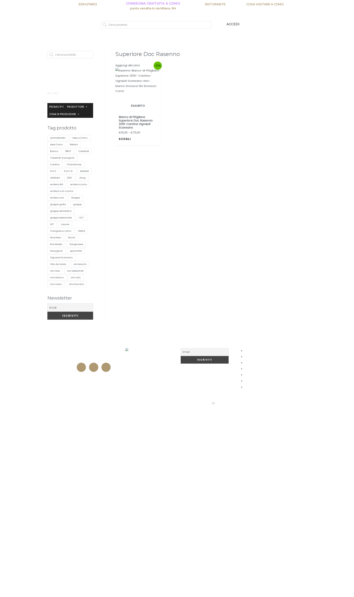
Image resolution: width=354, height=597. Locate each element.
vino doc (76, 277)
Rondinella (56, 244)
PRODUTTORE (75, 107)
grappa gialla (58, 204)
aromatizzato (57, 137)
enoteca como (78, 184)
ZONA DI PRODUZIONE (62, 114)
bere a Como (80, 137)
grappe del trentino (61, 211)
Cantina (55, 164)
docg (82, 177)
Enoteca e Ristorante (94, 378)
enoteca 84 (56, 184)
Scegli (125, 139)
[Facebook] (81, 367)
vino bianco (57, 277)
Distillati (84, 171)
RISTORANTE (215, 4)
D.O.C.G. (68, 171)
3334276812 (87, 4)
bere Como (56, 144)
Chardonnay (74, 164)
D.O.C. (53, 171)
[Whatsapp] (106, 367)
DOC (69, 177)
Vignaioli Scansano (61, 257)
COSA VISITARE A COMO (265, 4)
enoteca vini (57, 197)
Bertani (74, 144)
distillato (55, 177)
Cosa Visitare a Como (254, 343)
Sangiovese (76, 244)
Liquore (65, 224)
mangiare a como (60, 230)
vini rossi (55, 270)
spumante (76, 250)
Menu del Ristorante (149, 343)
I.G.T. (81, 217)
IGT (52, 224)
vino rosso (56, 284)
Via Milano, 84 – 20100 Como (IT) (94, 351)
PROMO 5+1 (56, 107)
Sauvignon (56, 250)
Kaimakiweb (225, 403)
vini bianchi (79, 264)
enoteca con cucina (61, 191)
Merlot (81, 230)
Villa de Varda (58, 264)
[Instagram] (93, 367)
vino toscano (76, 284)
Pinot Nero (55, 237)
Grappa (75, 197)
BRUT (68, 151)
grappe (77, 204)
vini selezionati (75, 270)
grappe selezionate (61, 217)
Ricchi (71, 237)
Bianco (54, 151)
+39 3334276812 (94, 358)
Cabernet (83, 151)
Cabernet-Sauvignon (62, 157)
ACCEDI (233, 24)
